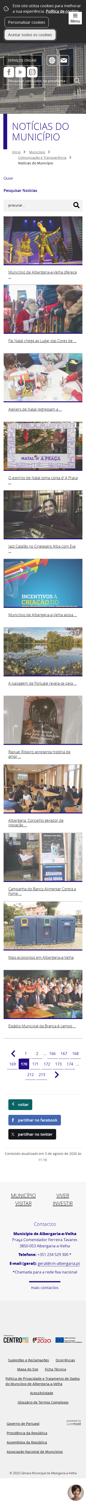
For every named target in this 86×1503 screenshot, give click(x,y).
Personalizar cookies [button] (26, 22)
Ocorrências (65, 1360)
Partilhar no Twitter (35, 1134)
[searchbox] (43, 81)
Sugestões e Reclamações (28, 1360)
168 (75, 1053)
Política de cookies (62, 11)
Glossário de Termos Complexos (43, 1402)
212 (30, 1074)
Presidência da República (27, 1433)
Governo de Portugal (23, 1423)
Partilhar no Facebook (37, 1120)
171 (35, 1064)
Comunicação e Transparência (42, 157)
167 (64, 1053)
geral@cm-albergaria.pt (59, 1263)
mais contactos (45, 1287)
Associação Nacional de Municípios (35, 1451)
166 (52, 1053)
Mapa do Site (27, 1369)
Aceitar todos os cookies (30, 34)
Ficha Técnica (55, 1369)
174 (70, 1064)
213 (42, 1074)
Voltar (23, 1104)
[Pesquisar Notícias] (76, 205)
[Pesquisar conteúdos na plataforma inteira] (77, 83)
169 (12, 1064)
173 (58, 1064)
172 (47, 1064)
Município (37, 152)
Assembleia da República (27, 1442)
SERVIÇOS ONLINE (22, 60)
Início (16, 152)
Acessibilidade (41, 1393)
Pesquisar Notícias (20, 190)
